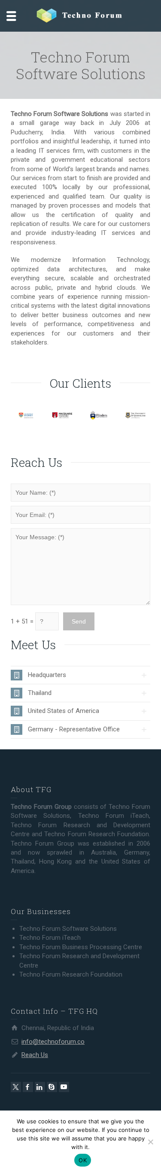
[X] (16, 1087)
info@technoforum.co (53, 1041)
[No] (150, 1141)
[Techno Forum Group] (80, 15)
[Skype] (52, 1087)
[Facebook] (28, 1087)
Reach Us (34, 1055)
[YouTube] (64, 1087)
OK (83, 1160)
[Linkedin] (40, 1087)
